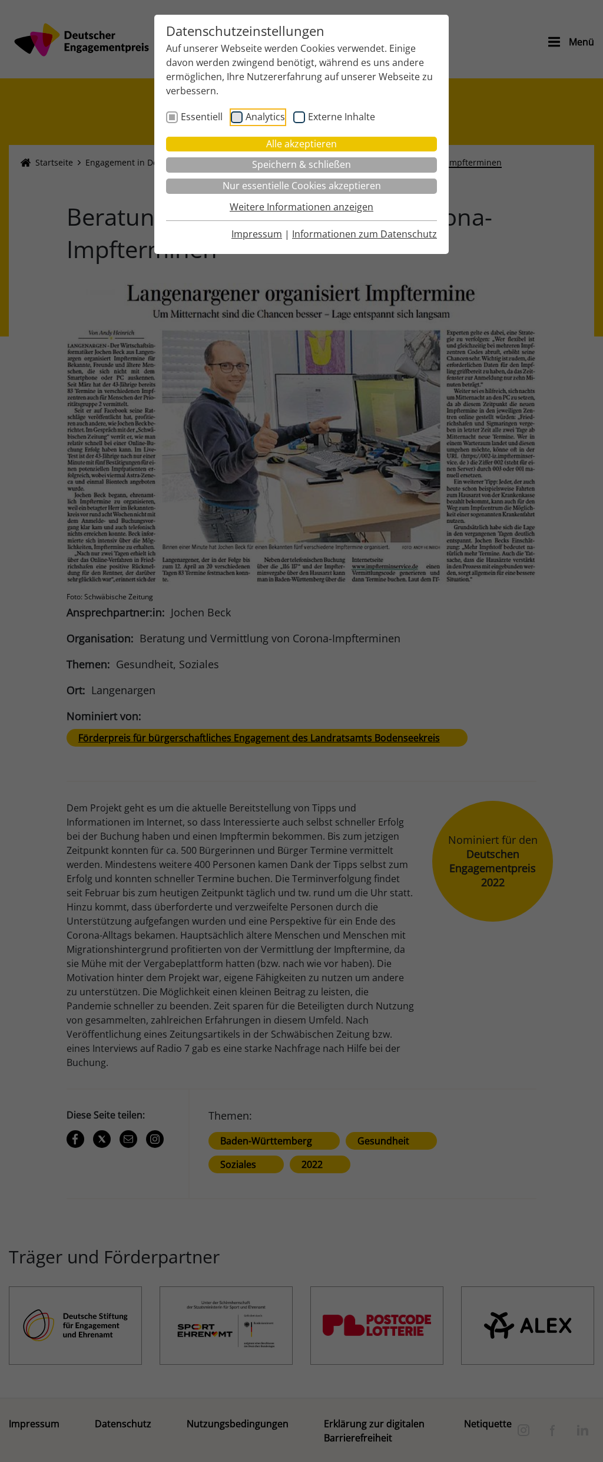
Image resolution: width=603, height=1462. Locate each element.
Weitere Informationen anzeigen (301, 206)
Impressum (256, 233)
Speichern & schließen (301, 164)
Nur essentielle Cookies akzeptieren (302, 185)
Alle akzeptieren (301, 143)
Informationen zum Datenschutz (364, 233)
